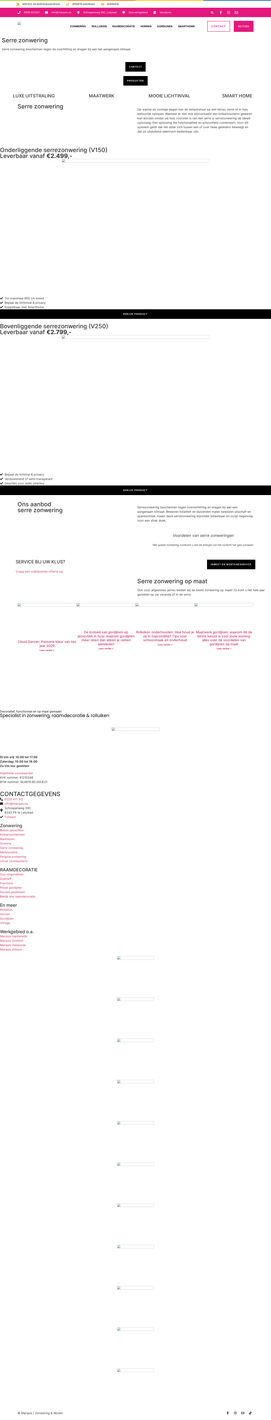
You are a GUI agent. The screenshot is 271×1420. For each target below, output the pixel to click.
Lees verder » (47, 650)
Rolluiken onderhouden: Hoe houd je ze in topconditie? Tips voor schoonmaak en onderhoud (165, 636)
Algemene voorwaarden (16, 773)
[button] (212, 12)
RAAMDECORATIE (19, 869)
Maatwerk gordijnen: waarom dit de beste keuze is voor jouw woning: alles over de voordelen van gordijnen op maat (224, 638)
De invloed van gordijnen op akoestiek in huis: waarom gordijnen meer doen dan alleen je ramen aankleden (106, 638)
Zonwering (11, 825)
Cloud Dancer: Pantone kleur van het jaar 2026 (47, 644)
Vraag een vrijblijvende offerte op (39, 571)
